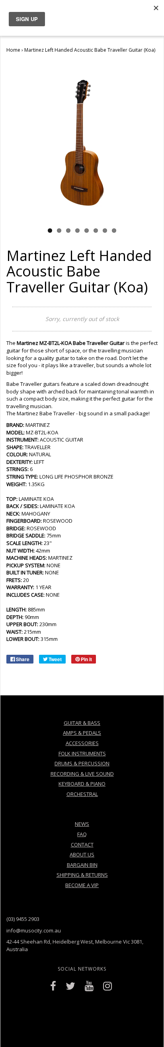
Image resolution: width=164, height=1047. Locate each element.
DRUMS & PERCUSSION (82, 763)
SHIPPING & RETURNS (82, 874)
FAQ (82, 834)
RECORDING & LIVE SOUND (82, 773)
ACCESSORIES (82, 743)
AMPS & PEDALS (82, 732)
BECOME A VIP (82, 885)
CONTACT (82, 844)
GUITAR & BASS (82, 722)
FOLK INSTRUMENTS (82, 753)
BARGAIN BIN (82, 864)
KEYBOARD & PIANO (82, 783)
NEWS (82, 823)
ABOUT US (82, 854)
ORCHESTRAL (82, 794)
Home (13, 50)
